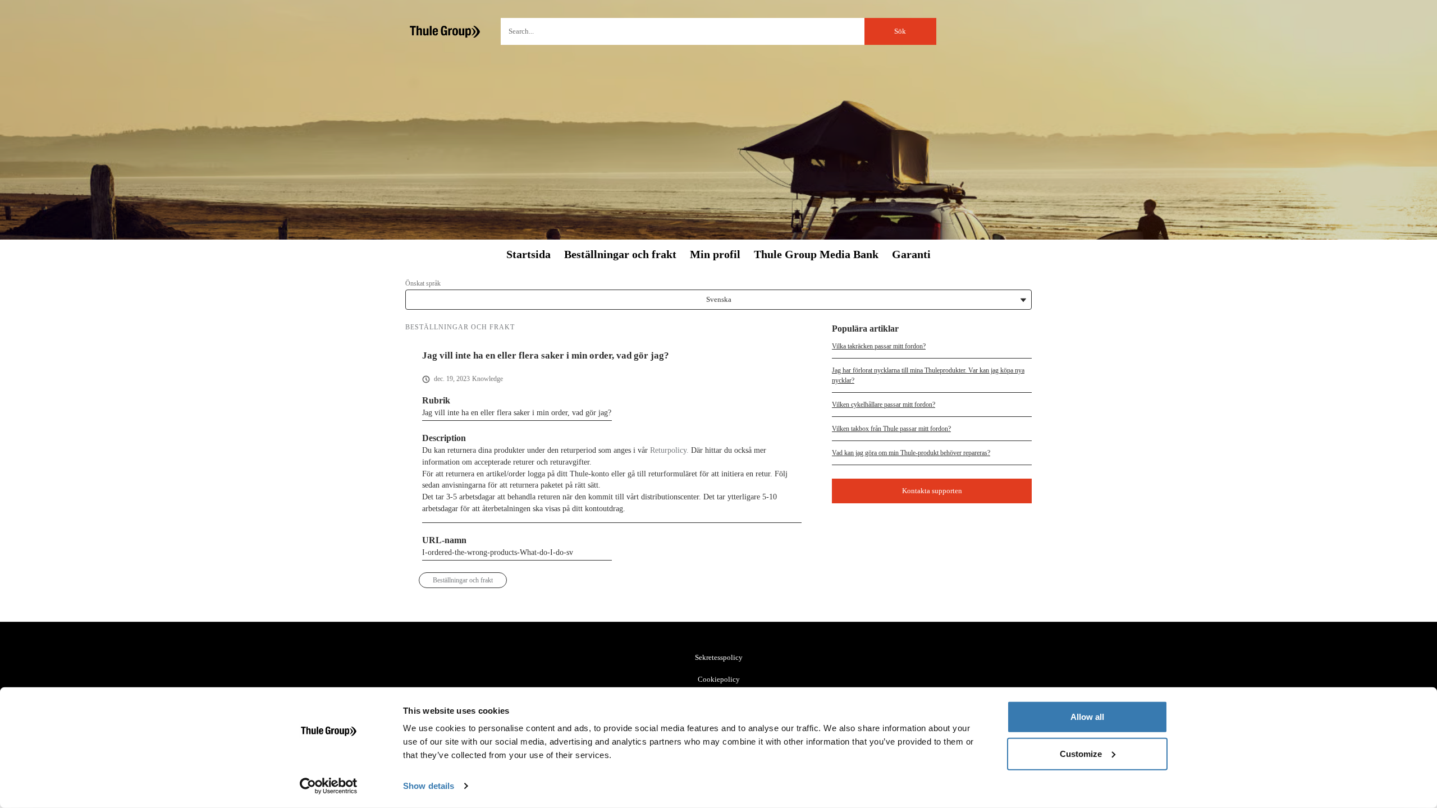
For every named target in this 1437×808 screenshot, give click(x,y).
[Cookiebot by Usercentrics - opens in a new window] (329, 786)
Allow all (1087, 717)
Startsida (528, 254)
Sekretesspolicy (719, 657)
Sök (900, 31)
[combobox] (718, 31)
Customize (1081, 753)
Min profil (715, 254)
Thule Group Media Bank (816, 254)
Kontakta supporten (932, 490)
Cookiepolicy (719, 679)
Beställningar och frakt (620, 254)
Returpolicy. (669, 450)
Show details (428, 786)
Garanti (911, 254)
